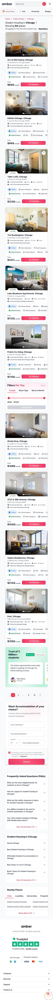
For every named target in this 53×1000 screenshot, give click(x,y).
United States (18, 19)
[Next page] (40, 695)
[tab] (12, 390)
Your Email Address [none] (18, 734)
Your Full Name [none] (17, 725)
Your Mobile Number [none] (31, 743)
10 (34, 695)
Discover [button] (7, 979)
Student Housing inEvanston (17, 902)
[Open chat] (48, 995)
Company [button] (7, 973)
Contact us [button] (7, 990)
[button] (30, 4)
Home (7, 19)
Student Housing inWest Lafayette (19, 906)
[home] (7, 4)
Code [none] (13, 739)
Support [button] (6, 984)
